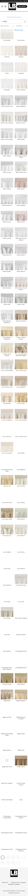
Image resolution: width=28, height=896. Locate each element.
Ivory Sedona (21, 568)
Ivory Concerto (7, 436)
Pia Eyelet (21, 73)
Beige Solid (21, 750)
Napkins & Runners (14, 884)
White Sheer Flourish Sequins (21, 288)
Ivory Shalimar (7, 585)
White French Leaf (21, 172)
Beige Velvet (21, 766)
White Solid (7, 304)
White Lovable (7, 238)
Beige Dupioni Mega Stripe (7, 734)
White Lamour (7, 222)
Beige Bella (7, 700)
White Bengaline (21, 106)
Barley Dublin (21, 684)
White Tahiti (21, 304)
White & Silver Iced (6, 106)
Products (5, 882)
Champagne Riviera (21, 667)
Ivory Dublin (21, 453)
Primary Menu (2, 6)
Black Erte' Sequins (7, 783)
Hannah (21, 57)
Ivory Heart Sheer (7, 519)
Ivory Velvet (7, 618)
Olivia (7, 73)
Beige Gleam (21, 733)
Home (8, 17)
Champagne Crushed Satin (7, 817)
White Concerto (21, 123)
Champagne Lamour (7, 849)
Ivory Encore (7, 486)
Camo (21, 799)
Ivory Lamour (21, 519)
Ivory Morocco (7, 535)
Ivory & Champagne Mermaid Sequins (21, 354)
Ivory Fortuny (21, 486)
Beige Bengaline (21, 700)
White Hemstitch (7, 205)
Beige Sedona (7, 750)
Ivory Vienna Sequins (21, 618)
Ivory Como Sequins (21, 420)
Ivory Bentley (7, 403)
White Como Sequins (7, 123)
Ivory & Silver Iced (7, 387)
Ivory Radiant (7, 552)
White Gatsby (7, 189)
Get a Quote (22, 6)
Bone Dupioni (7, 651)
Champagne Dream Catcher (21, 817)
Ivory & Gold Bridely (7, 370)
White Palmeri (21, 255)
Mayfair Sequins (21, 634)
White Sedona (21, 271)
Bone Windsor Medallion (7, 338)
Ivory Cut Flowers (7, 453)
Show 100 (19, 26)
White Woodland (21, 321)
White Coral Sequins (7, 139)
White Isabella (21, 205)
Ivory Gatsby (21, 502)
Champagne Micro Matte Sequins (7, 668)
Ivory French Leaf (7, 502)
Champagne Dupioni (7, 832)
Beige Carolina (7, 717)
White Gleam (21, 189)
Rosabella (7, 90)
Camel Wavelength (7, 799)
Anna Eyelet (7, 40)
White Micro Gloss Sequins (21, 239)
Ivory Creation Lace (21, 436)
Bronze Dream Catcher (21, 784)
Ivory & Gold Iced (21, 370)
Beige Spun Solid (7, 766)
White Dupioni (7, 156)
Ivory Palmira (21, 535)
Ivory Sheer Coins (21, 585)
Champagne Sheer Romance (21, 850)
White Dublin (21, 139)
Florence (7, 57)
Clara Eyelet (21, 40)
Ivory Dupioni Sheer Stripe (7, 470)
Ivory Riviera (21, 552)
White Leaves (21, 222)
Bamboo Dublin (6, 684)
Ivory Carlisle (21, 403)
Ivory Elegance (21, 469)
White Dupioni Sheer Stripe (21, 156)
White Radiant (7, 271)
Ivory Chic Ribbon (7, 420)
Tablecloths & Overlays (18, 882)
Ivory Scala (7, 568)
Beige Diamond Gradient (21, 718)
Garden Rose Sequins (7, 354)
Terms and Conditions (9, 891)
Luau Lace (7, 634)
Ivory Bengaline (21, 387)
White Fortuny (7, 172)
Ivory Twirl (21, 601)
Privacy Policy (21, 891)
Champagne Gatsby (21, 832)
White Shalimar (7, 288)
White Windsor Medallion (7, 321)
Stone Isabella (21, 90)
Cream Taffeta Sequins (21, 338)
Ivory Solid (7, 601)
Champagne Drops (21, 651)
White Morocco (7, 255)
